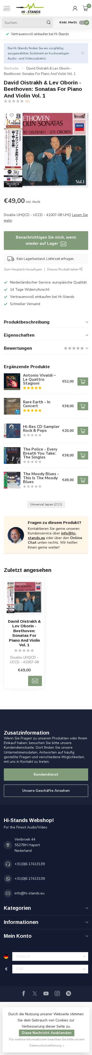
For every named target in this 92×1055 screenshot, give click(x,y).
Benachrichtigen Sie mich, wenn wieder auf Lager (46, 240)
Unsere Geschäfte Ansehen (46, 790)
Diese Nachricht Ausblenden (47, 1032)
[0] (85, 8)
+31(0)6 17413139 (30, 864)
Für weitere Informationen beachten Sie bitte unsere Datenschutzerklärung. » (46, 1042)
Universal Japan (46, 504)
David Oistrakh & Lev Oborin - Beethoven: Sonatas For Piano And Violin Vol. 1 (24, 633)
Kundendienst (46, 774)
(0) (28, 101)
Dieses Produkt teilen (63, 269)
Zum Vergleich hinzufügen (23, 269)
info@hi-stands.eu (29, 893)
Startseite (11, 68)
